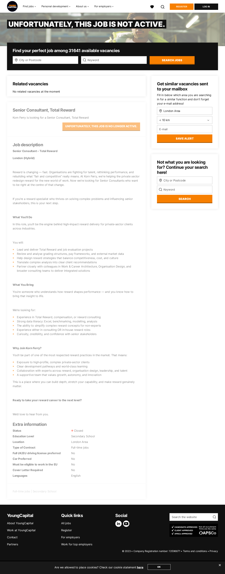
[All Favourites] (152, 6)
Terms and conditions (195, 551)
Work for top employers (76, 544)
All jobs (66, 523)
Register (181, 6)
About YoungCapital (20, 523)
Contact (12, 537)
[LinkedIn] (119, 524)
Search (185, 199)
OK (159, 567)
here (140, 567)
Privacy (214, 551)
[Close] (220, 567)
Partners (12, 544)
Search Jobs (172, 60)
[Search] (163, 6)
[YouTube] (127, 524)
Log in (206, 6)
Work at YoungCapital (21, 530)
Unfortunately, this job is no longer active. (101, 126)
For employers (70, 537)
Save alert (185, 138)
